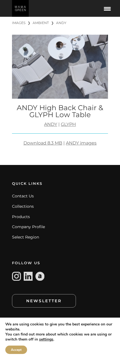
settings (46, 339)
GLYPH (68, 124)
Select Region (25, 237)
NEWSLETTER (44, 300)
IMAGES (18, 23)
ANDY (61, 23)
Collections (23, 206)
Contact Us (23, 196)
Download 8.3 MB (42, 143)
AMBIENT (41, 23)
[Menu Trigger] (107, 8)
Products (21, 216)
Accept (16, 350)
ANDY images (81, 143)
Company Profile (28, 226)
